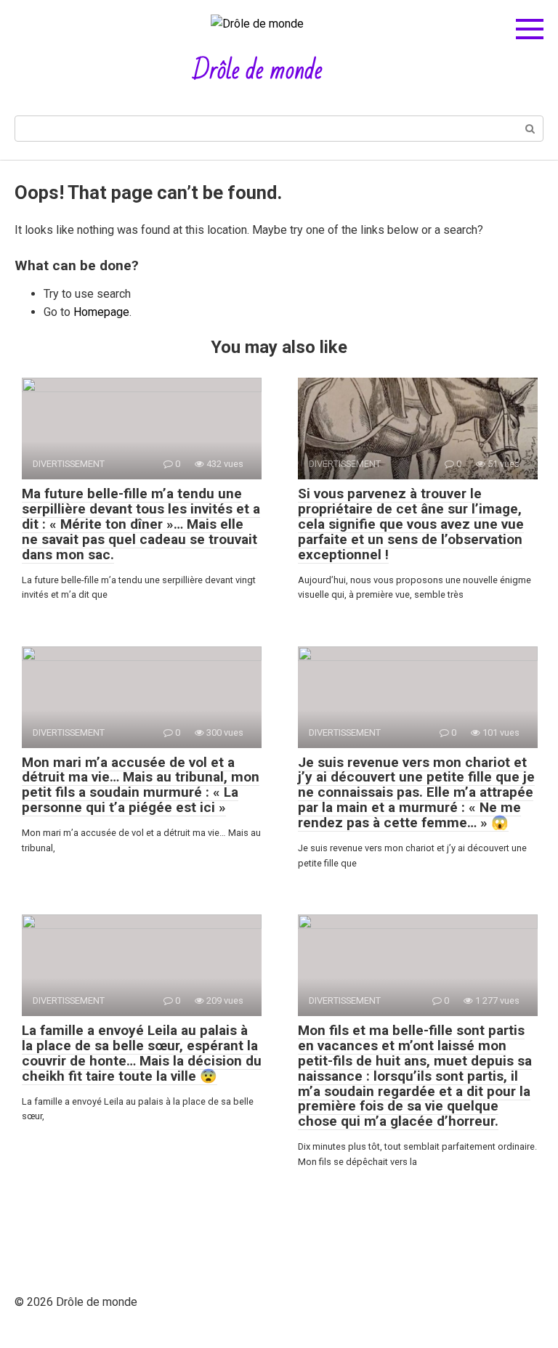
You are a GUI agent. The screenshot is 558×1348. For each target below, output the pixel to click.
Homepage (101, 312)
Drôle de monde (258, 71)
